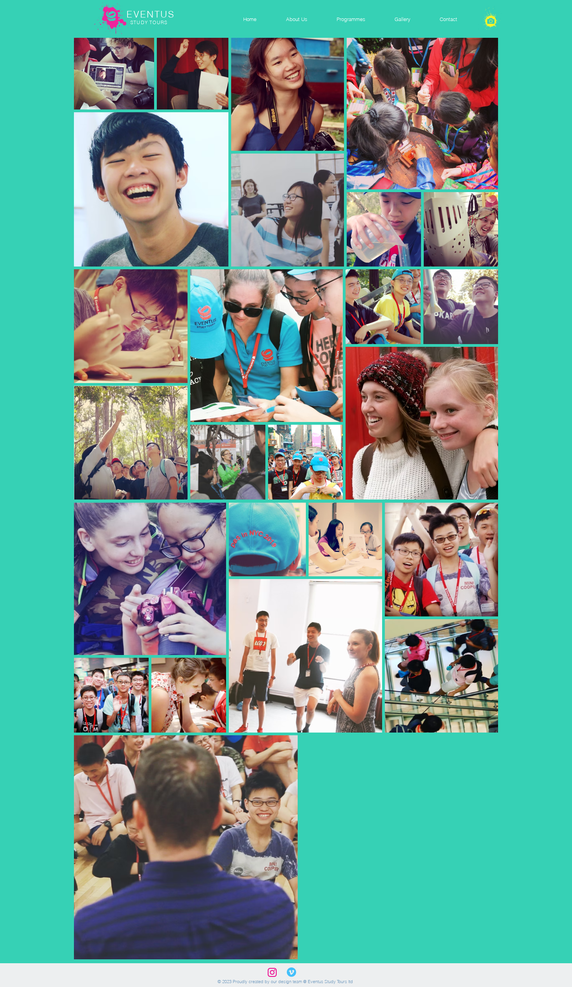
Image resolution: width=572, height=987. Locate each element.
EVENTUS (154, 14)
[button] (296, 19)
